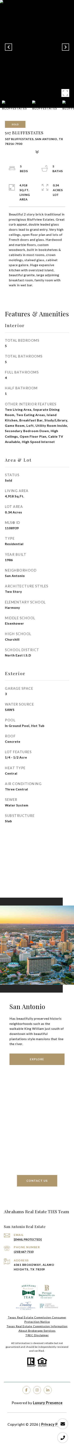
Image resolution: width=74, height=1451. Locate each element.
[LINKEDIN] (48, 1390)
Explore (37, 1059)
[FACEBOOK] (26, 1390)
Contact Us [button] (37, 1180)
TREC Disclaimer (37, 1335)
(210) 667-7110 (23, 1251)
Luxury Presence (48, 1403)
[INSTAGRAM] (37, 1390)
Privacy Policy (54, 1424)
